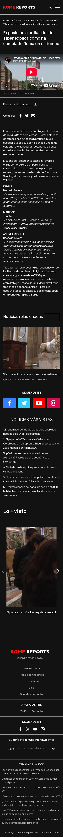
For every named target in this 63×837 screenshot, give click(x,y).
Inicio (6, 20)
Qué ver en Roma (20, 20)
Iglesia (6, 379)
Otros (13, 379)
